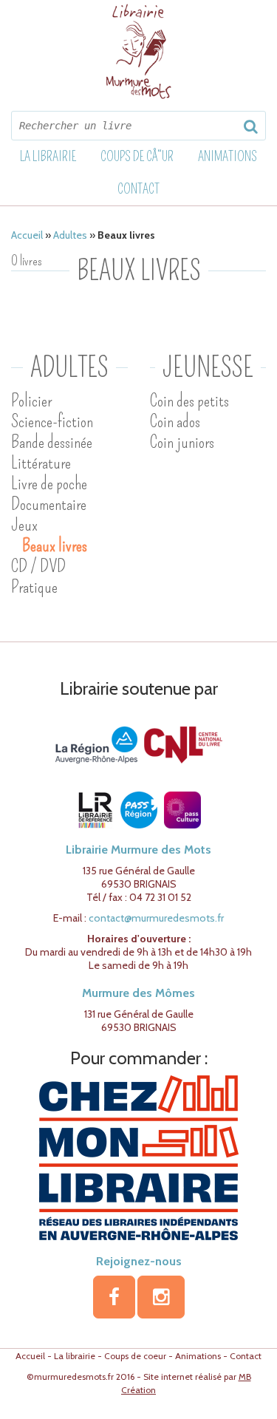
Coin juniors (182, 442)
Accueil (27, 235)
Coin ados (175, 421)
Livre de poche (49, 483)
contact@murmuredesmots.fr (156, 918)
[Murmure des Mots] (139, 51)
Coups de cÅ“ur (137, 157)
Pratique (34, 586)
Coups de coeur (135, 1355)
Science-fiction (52, 421)
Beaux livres (54, 545)
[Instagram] (161, 1297)
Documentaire (48, 504)
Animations (227, 157)
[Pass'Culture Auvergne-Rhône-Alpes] (182, 809)
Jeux (24, 524)
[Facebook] (114, 1297)
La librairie (48, 157)
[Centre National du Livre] (183, 744)
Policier (31, 400)
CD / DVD (38, 566)
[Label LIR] (95, 809)
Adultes (70, 235)
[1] (250, 126)
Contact (138, 189)
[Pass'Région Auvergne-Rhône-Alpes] (138, 809)
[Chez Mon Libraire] (139, 1156)
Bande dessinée (51, 442)
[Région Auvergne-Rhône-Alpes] (96, 744)
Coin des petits (189, 400)
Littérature (41, 462)
